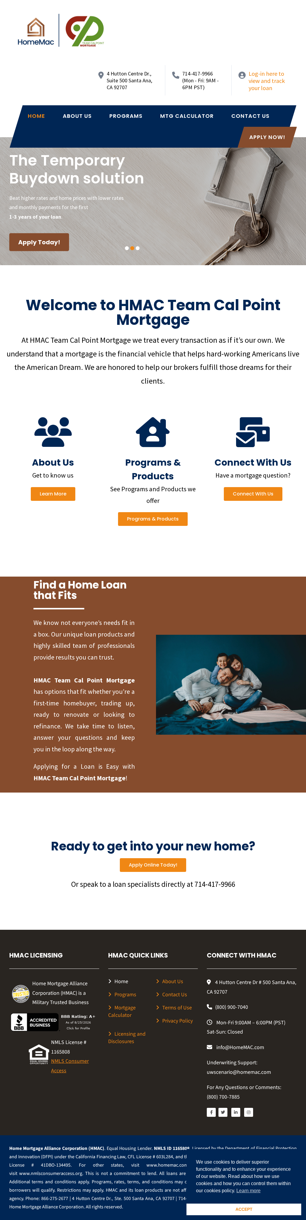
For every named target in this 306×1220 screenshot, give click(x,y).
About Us (77, 116)
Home (36, 116)
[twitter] (222, 1112)
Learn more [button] (248, 1190)
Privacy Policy (177, 1021)
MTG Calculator (187, 116)
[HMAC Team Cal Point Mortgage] (61, 30)
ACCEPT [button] (244, 1209)
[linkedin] (235, 1112)
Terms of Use (177, 1007)
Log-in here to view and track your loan (267, 81)
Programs (126, 116)
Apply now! (267, 137)
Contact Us (250, 116)
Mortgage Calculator (122, 1011)
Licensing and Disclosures (127, 1037)
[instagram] (248, 1112)
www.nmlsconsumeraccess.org (50, 1173)
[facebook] (211, 1112)
